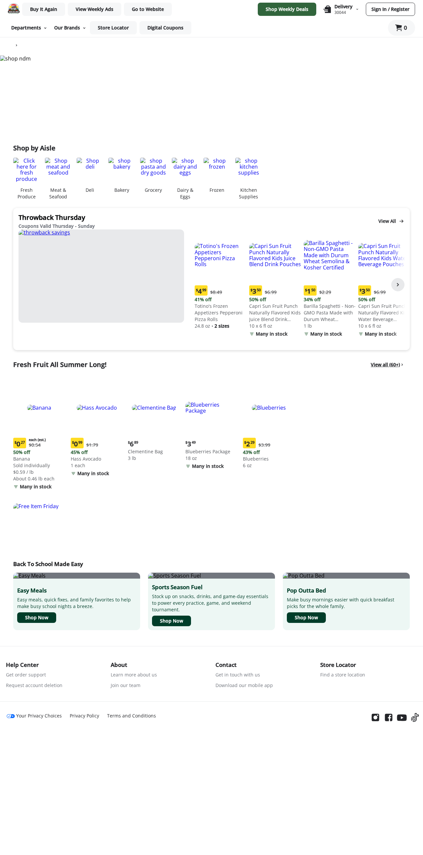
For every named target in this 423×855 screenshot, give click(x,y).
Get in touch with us (237, 675)
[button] (221, 280)
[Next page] (397, 284)
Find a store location (342, 675)
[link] (94, 9)
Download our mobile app (244, 685)
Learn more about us (134, 675)
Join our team (125, 685)
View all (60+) (385, 364)
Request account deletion (34, 685)
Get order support (26, 675)
